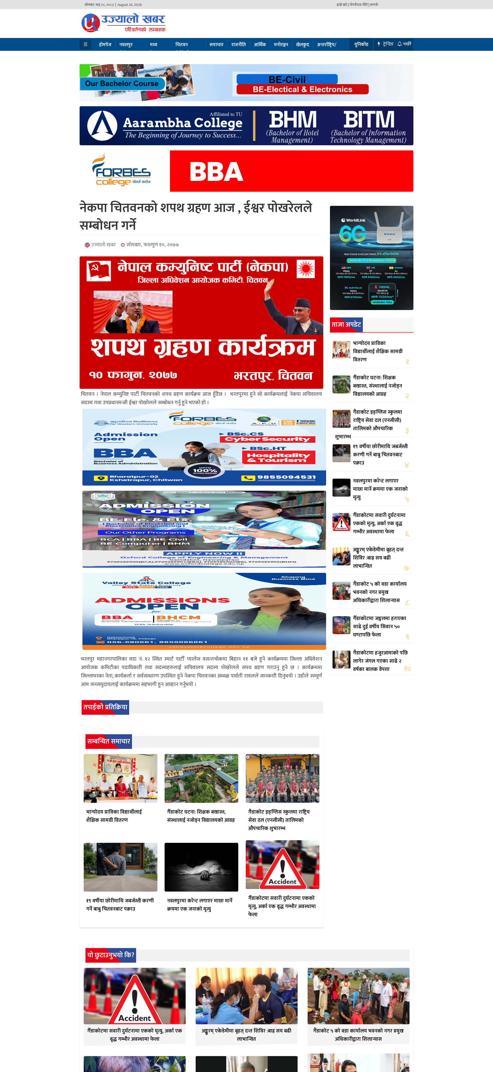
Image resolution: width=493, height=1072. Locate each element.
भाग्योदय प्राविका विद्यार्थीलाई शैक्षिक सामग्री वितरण (114, 816)
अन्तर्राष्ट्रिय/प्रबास (326, 49)
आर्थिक (260, 45)
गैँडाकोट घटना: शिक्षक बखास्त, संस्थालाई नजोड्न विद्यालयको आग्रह (201, 816)
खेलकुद (302, 45)
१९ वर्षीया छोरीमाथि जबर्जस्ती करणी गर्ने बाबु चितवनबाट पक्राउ (120, 904)
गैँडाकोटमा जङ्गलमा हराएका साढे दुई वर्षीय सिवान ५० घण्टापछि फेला (379, 626)
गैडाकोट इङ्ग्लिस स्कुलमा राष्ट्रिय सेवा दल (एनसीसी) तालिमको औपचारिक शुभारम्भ (279, 820)
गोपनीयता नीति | (359, 5)
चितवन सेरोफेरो (182, 49)
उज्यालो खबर (103, 244)
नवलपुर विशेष (125, 49)
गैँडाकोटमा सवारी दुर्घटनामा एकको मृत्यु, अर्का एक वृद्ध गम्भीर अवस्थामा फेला (282, 906)
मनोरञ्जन (281, 45)
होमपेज (105, 45)
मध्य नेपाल (155, 49)
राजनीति (238, 45)
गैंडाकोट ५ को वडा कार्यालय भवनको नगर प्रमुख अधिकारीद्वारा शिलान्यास (380, 592)
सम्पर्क (374, 5)
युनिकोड (361, 45)
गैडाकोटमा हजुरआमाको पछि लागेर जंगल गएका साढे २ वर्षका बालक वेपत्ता (380, 661)
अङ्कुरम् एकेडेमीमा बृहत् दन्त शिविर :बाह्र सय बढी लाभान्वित (378, 558)
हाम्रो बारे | (343, 5)
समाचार (216, 45)
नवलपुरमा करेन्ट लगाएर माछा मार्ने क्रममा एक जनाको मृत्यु (199, 904)
